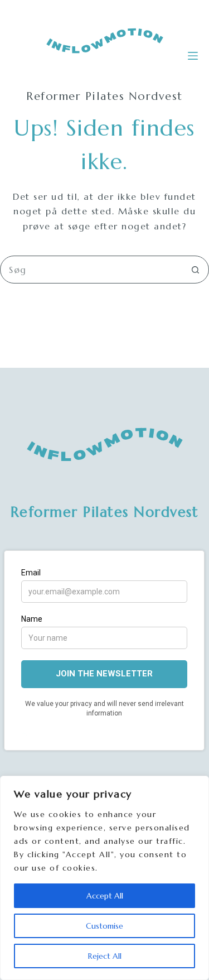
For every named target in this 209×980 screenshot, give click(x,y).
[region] (104, 878)
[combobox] (91, 270)
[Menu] (193, 56)
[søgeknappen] (195, 269)
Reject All (104, 956)
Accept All (104, 896)
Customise (104, 926)
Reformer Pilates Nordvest (105, 512)
